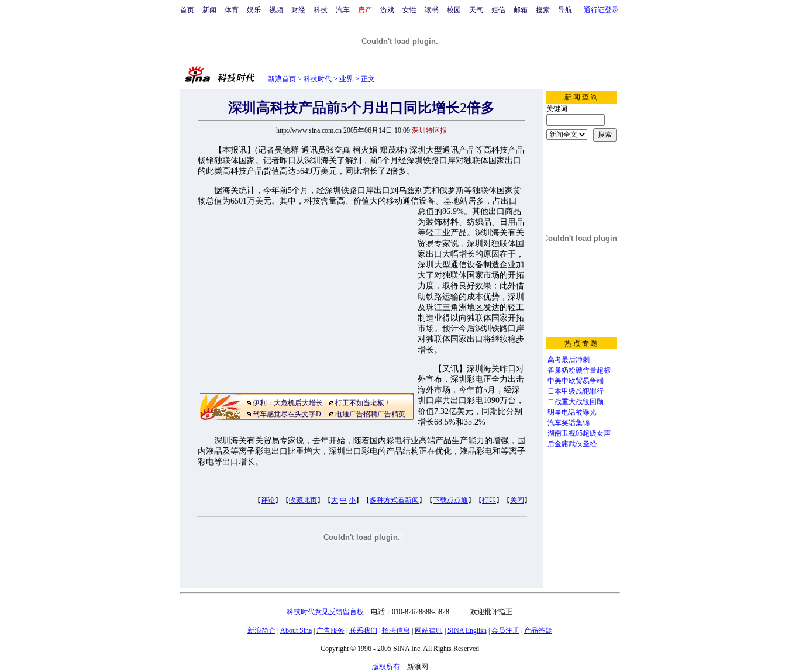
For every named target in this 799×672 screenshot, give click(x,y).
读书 (432, 10)
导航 (565, 10)
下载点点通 (450, 500)
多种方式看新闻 (394, 500)
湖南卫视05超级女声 (579, 433)
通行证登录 (601, 10)
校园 (454, 10)
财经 (298, 10)
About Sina (296, 630)
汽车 (343, 10)
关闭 (517, 500)
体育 (232, 10)
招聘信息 (396, 630)
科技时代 (318, 79)
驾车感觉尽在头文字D (287, 414)
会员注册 (505, 630)
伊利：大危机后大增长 (288, 403)
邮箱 (521, 10)
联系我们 (363, 630)
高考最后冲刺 (568, 360)
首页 (187, 10)
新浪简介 (261, 630)
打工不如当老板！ (363, 403)
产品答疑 (538, 630)
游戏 (387, 10)
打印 (489, 500)
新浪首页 (282, 79)
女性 (409, 10)
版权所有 (386, 667)
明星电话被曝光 (572, 412)
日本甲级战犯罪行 (575, 391)
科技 (321, 10)
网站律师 (429, 630)
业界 (346, 79)
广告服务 (330, 630)
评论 (268, 500)
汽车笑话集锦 (568, 423)
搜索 (543, 10)
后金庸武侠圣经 (572, 444)
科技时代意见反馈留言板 (325, 612)
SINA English (467, 630)
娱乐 (254, 10)
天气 (476, 10)
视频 (276, 10)
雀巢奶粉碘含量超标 (579, 370)
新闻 (209, 10)
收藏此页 (303, 500)
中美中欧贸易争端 (575, 381)
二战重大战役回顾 (575, 402)
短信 (498, 10)
